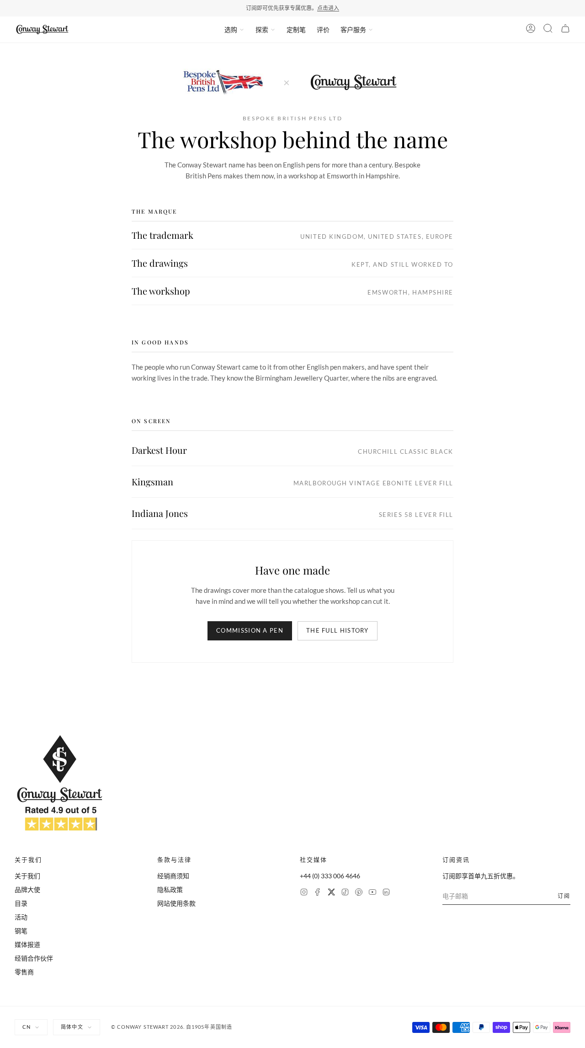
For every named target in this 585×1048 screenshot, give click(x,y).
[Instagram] (304, 893)
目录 (21, 903)
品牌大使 (27, 889)
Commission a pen (249, 630)
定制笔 (296, 29)
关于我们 (27, 876)
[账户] (531, 29)
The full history (337, 630)
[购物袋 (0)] (565, 29)
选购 (230, 29)
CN (26, 1027)
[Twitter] (331, 893)
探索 (261, 29)
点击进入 (328, 8)
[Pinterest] (359, 893)
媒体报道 (27, 944)
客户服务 (353, 29)
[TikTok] (345, 893)
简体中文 (72, 1027)
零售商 (24, 972)
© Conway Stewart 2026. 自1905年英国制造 (171, 1027)
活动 (21, 917)
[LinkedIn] (386, 893)
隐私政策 (170, 889)
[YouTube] (372, 893)
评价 (323, 29)
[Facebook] (318, 893)
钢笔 (21, 931)
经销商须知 (173, 876)
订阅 (564, 895)
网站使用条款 (176, 903)
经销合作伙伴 (34, 958)
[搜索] (548, 29)
